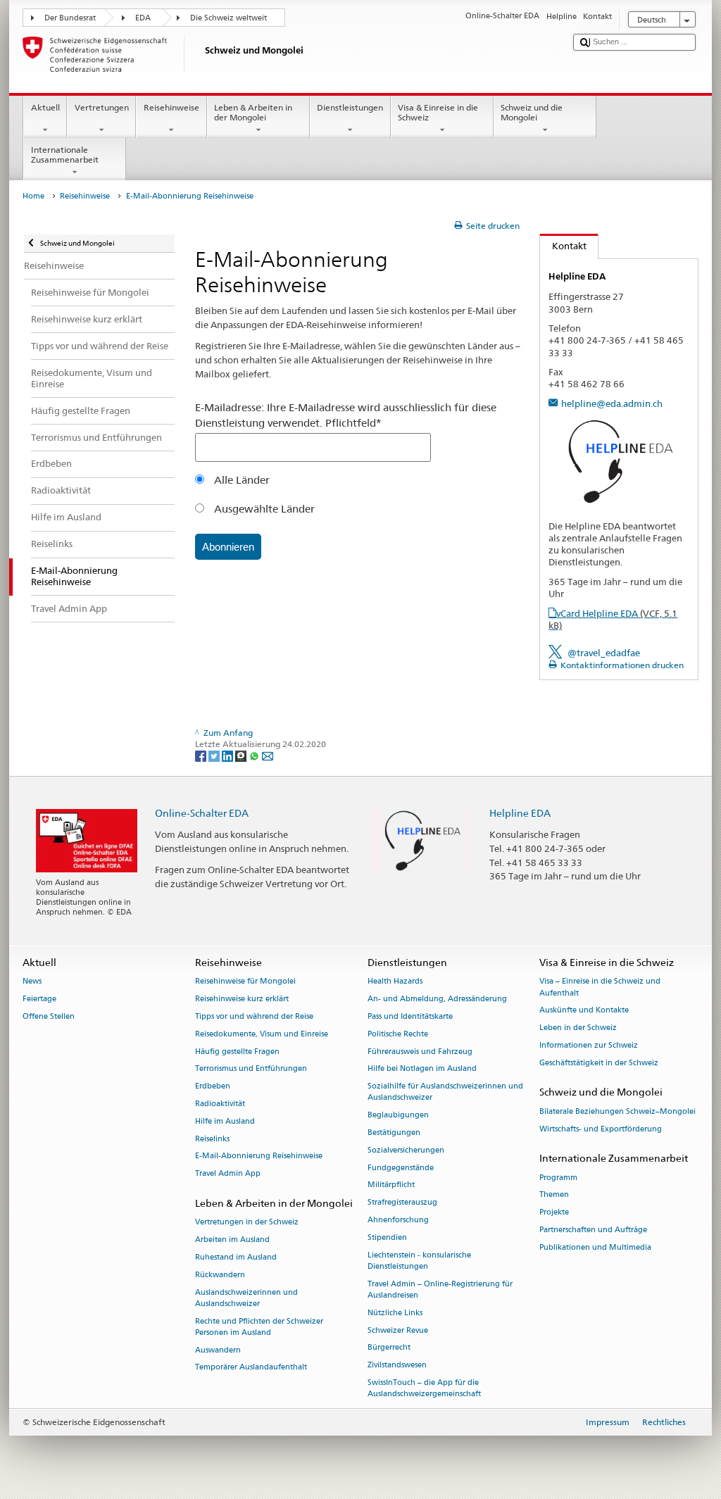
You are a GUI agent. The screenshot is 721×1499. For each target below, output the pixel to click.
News (32, 981)
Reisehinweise (171, 107)
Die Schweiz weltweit (228, 18)
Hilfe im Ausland (225, 1121)
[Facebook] (201, 755)
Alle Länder (240, 480)
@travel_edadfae (604, 652)
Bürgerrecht (389, 1348)
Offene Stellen (49, 1016)
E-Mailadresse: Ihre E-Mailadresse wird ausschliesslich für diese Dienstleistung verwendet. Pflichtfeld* (345, 415)
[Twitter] (215, 755)
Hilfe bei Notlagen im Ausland (422, 1069)
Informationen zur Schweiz (588, 1045)
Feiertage (39, 999)
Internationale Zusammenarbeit (65, 154)
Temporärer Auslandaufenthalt (251, 1367)
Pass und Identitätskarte (410, 1016)
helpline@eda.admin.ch (612, 403)
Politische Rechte (398, 1034)
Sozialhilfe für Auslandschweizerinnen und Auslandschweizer (445, 1092)
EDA (143, 18)
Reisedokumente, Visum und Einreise (261, 1034)
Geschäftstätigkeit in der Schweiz (598, 1062)
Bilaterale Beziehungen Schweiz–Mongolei (617, 1111)
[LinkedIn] (228, 755)
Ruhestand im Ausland (236, 1257)
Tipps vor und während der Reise (254, 1016)
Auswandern (218, 1350)
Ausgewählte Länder (263, 508)
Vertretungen (102, 107)
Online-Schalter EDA (202, 813)
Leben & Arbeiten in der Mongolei (253, 112)
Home (33, 196)
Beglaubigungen (398, 1115)
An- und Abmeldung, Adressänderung (437, 999)
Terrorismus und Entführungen (251, 1069)
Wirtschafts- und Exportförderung (600, 1129)
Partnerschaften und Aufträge (593, 1230)
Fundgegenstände (401, 1167)
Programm (558, 1177)
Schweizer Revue (398, 1330)
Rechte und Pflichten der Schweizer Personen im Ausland (259, 1327)
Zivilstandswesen (397, 1365)
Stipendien (387, 1237)
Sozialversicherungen (406, 1150)
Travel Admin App (228, 1174)
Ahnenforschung (398, 1220)
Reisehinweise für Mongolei (245, 981)
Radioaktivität (220, 1103)
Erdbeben (212, 1086)
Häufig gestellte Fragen (237, 1051)
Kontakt (563, 245)
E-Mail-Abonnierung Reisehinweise (258, 1156)
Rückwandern (220, 1274)
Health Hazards (395, 981)
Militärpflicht (391, 1185)
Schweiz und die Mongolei (532, 112)
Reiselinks (212, 1138)
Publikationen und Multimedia (595, 1247)
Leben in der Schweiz (578, 1028)
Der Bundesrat (70, 18)
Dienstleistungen (350, 107)
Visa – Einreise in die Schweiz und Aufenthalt (599, 987)
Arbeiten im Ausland (232, 1240)
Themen (554, 1195)
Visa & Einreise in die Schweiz (438, 112)
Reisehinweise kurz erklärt (242, 999)
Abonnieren (228, 547)
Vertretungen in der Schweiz (247, 1222)
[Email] (267, 755)
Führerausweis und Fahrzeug (420, 1051)
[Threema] (242, 755)
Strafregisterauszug (402, 1203)
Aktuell (45, 107)
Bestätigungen (394, 1132)
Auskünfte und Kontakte (584, 1010)
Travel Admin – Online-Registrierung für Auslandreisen (440, 1289)
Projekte (554, 1212)
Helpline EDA (520, 813)
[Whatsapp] (255, 755)
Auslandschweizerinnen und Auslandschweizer (246, 1298)
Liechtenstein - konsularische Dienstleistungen (419, 1260)
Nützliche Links (395, 1312)
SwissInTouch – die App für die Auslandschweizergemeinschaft (424, 1388)
